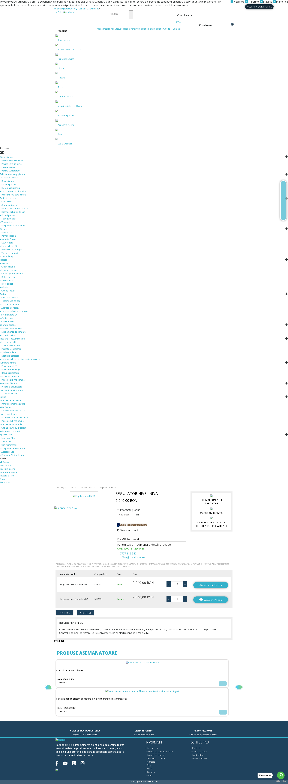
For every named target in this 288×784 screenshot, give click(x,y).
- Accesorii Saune (8, 414)
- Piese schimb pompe (11, 249)
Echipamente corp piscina (70, 49)
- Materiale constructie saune (14, 417)
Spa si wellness (65, 143)
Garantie (151, 772)
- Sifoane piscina (8, 184)
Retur (149, 775)
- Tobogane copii (8, 218)
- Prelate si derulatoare (11, 386)
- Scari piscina (6, 201)
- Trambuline (6, 222)
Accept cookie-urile (259, 6)
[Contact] (283, 215)
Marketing (282, 1)
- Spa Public (5, 441)
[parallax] (60, 740)
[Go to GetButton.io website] (281, 781)
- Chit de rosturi (7, 290)
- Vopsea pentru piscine (11, 273)
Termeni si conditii (156, 758)
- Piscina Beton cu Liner (11, 160)
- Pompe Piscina (8, 235)
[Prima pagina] (283, 186)
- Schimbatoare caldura (11, 345)
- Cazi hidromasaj (8, 444)
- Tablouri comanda (9, 253)
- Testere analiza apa (10, 300)
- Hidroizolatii (6, 283)
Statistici (267, 1)
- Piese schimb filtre (9, 246)
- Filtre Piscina (7, 232)
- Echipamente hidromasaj (13, 448)
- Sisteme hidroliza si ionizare (14, 311)
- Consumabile (7, 321)
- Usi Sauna (5, 407)
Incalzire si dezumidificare (70, 106)
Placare (61, 77)
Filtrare (61, 68)
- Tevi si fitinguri (7, 256)
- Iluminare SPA (7, 438)
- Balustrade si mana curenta (14, 208)
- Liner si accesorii (8, 270)
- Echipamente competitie (12, 225)
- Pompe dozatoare (9, 304)
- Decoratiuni (6, 280)
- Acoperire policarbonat (11, 390)
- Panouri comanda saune (12, 403)
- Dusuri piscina (7, 215)
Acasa (99, 28)
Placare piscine (155, 28)
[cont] (176, 18)
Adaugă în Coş (213, 585)
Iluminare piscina (66, 115)
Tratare (61, 87)
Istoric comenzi (199, 751)
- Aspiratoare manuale (11, 328)
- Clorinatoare (6, 318)
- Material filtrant (8, 239)
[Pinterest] (74, 763)
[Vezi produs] (223, 683)
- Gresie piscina (7, 266)
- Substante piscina (9, 297)
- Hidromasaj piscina (10, 187)
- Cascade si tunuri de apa (12, 211)
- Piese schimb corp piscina (13, 194)
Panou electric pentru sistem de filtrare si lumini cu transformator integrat (88, 699)
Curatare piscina (65, 96)
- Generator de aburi (10, 431)
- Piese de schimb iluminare (13, 379)
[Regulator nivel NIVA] (84, 497)
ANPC (149, 768)
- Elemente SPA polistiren (12, 455)
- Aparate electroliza (10, 307)
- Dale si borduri (7, 277)
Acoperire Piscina (66, 124)
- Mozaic (4, 263)
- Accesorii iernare (8, 393)
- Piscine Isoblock (8, 167)
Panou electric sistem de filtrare (67, 670)
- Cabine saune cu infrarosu (13, 427)
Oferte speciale (199, 758)
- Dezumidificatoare (9, 355)
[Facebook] (57, 763)
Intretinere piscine (139, 28)
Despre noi (108, 28)
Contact (176, 28)
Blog (149, 765)
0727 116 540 (127, 553)
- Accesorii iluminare (10, 376)
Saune (61, 134)
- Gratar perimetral (9, 205)
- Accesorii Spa (7, 451)
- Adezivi (4, 287)
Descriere (64, 612)
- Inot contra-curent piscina (13, 191)
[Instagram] (82, 763)
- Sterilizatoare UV (8, 314)
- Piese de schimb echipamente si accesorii (21, 359)
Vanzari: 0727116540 (88, 8)
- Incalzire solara (8, 352)
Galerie (166, 28)
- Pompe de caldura (9, 342)
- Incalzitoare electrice (10, 348)
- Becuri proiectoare (9, 372)
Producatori (198, 755)
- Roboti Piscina (7, 335)
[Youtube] (65, 763)
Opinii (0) (85, 612)
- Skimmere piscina (9, 177)
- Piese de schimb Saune (12, 420)
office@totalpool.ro (66, 8)
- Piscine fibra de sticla (11, 163)
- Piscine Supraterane (10, 170)
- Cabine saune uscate (10, 400)
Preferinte (253, 1)
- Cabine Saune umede (11, 424)
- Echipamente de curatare (13, 331)
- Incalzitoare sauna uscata (13, 410)
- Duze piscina (7, 181)
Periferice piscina (66, 58)
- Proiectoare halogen (10, 369)
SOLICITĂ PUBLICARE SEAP (133, 525)
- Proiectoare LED (8, 366)
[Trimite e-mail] (283, 208)
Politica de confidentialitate (160, 751)
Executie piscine (122, 28)
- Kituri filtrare (6, 242)
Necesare (238, 1)
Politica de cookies (156, 755)
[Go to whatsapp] (281, 775)
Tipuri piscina (64, 40)
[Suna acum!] (283, 200)
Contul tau (197, 748)
